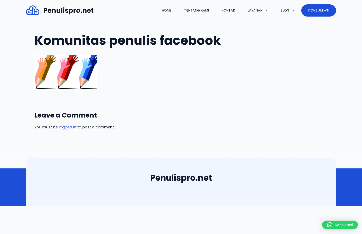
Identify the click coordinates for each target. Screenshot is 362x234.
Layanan (255, 10)
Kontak (228, 10)
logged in (67, 127)
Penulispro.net (68, 10)
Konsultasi (318, 10)
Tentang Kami (196, 10)
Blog (285, 10)
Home (167, 10)
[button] (340, 225)
